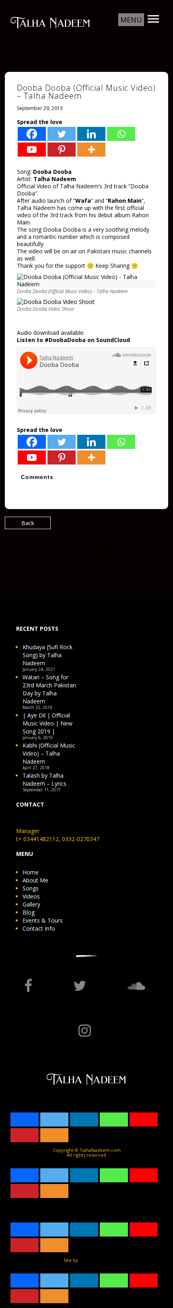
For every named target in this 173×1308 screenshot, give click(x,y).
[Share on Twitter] (78, 553)
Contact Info (39, 928)
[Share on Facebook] (63, 553)
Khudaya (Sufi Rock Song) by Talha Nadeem (47, 655)
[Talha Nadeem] (50, 22)
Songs (31, 888)
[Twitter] (61, 134)
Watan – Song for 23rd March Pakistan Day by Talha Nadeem (49, 689)
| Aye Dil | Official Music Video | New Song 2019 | (47, 723)
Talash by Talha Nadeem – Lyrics (44, 779)
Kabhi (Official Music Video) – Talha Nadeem (49, 753)
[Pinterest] (61, 150)
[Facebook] (32, 134)
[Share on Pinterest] (109, 553)
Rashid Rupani (94, 1260)
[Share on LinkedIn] (94, 553)
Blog (29, 912)
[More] (91, 150)
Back (27, 523)
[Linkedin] (91, 134)
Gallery (31, 904)
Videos (31, 896)
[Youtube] (32, 150)
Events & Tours (43, 920)
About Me (35, 880)
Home (31, 872)
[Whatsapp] (121, 134)
